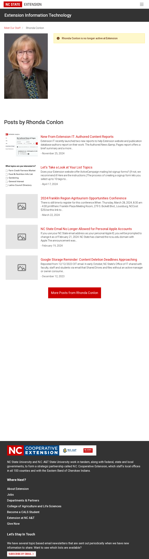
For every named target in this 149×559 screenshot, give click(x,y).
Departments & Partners (23, 500)
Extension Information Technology (37, 15)
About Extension (18, 489)
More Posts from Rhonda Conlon (74, 293)
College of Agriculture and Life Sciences (34, 506)
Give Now (13, 523)
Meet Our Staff (12, 28)
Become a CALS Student (23, 512)
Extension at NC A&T (21, 518)
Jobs (10, 494)
